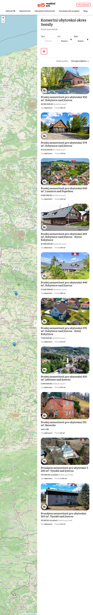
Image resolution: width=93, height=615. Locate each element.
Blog (85, 11)
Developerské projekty (69, 11)
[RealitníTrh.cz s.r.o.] (46, 4)
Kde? (76, 36)
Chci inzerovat (83, 5)
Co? (58, 36)
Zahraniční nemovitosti (45, 11)
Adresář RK (10, 11)
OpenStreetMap (32, 614)
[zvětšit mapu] (35, 323)
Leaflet (24, 614)
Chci (43, 36)
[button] (14, 344)
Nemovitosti (25, 11)
